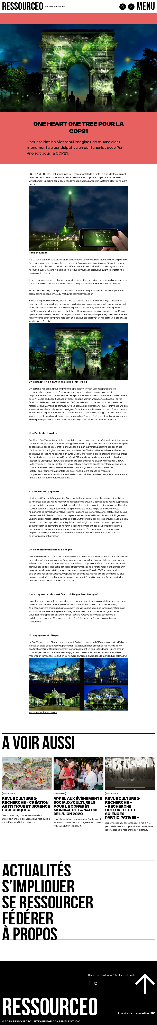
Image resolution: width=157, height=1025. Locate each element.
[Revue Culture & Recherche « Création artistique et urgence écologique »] (27, 794)
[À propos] (78, 932)
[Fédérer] (78, 916)
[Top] (145, 984)
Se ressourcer (55, 6)
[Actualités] (78, 868)
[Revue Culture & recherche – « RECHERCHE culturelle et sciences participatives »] (130, 794)
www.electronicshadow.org (43, 712)
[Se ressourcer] (78, 900)
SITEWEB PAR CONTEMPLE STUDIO (56, 1021)
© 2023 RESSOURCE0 (16, 1021)
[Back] (131, 6)
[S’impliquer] (78, 884)
